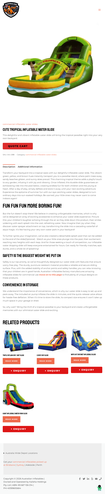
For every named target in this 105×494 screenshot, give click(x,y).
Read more (11, 361)
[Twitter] (84, 479)
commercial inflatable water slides (20, 124)
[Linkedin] (88, 479)
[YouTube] (96, 479)
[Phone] (100, 479)
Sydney (20, 465)
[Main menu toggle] (99, 10)
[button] (97, 24)
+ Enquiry (18, 370)
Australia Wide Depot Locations (21, 453)
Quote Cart (18, 146)
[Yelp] (92, 479)
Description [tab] (9, 167)
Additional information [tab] (30, 167)
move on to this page (50, 275)
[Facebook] (80, 479)
